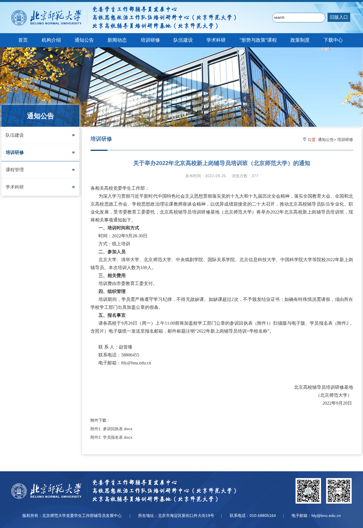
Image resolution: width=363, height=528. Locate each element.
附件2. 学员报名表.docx (111, 437)
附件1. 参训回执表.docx (111, 428)
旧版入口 (339, 17)
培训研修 (150, 40)
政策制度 (300, 40)
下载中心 (333, 40)
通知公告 (84, 40)
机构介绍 (51, 40)
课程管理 (15, 169)
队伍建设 (183, 40)
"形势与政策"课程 (258, 40)
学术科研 (216, 40)
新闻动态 (117, 40)
